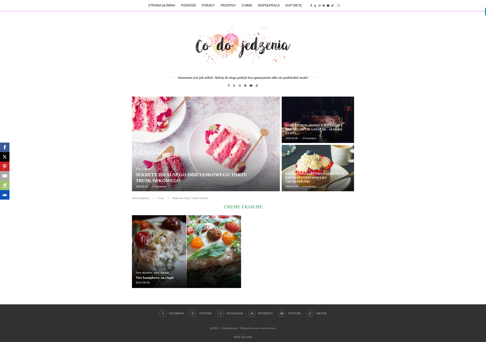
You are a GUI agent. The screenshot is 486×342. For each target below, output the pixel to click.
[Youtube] (328, 5)
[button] (139, 143)
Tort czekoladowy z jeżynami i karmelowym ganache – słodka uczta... (314, 129)
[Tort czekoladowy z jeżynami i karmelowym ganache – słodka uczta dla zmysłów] (318, 120)
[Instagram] (319, 5)
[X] (4, 157)
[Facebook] (311, 5)
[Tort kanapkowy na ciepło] (186, 251)
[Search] (339, 5)
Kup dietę (294, 5)
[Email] (4, 176)
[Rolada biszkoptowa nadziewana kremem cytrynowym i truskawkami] (318, 168)
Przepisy (228, 5)
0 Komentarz (160, 186)
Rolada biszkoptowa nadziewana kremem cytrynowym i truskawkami (315, 177)
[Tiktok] (332, 5)
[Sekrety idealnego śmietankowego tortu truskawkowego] (206, 144)
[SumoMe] (4, 195)
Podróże (188, 5)
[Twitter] (315, 5)
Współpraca (269, 5)
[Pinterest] (324, 5)
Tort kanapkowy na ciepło (155, 277)
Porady (208, 5)
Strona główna (161, 5)
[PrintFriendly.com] (4, 185)
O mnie (247, 5)
